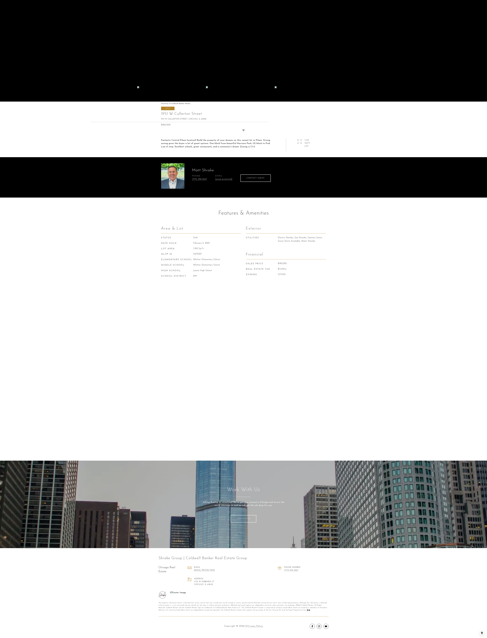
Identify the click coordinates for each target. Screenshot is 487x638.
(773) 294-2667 (199, 179)
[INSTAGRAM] (319, 626)
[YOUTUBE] (325, 626)
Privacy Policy (255, 626)
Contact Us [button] (243, 519)
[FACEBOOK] (312, 626)
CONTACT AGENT (256, 178)
